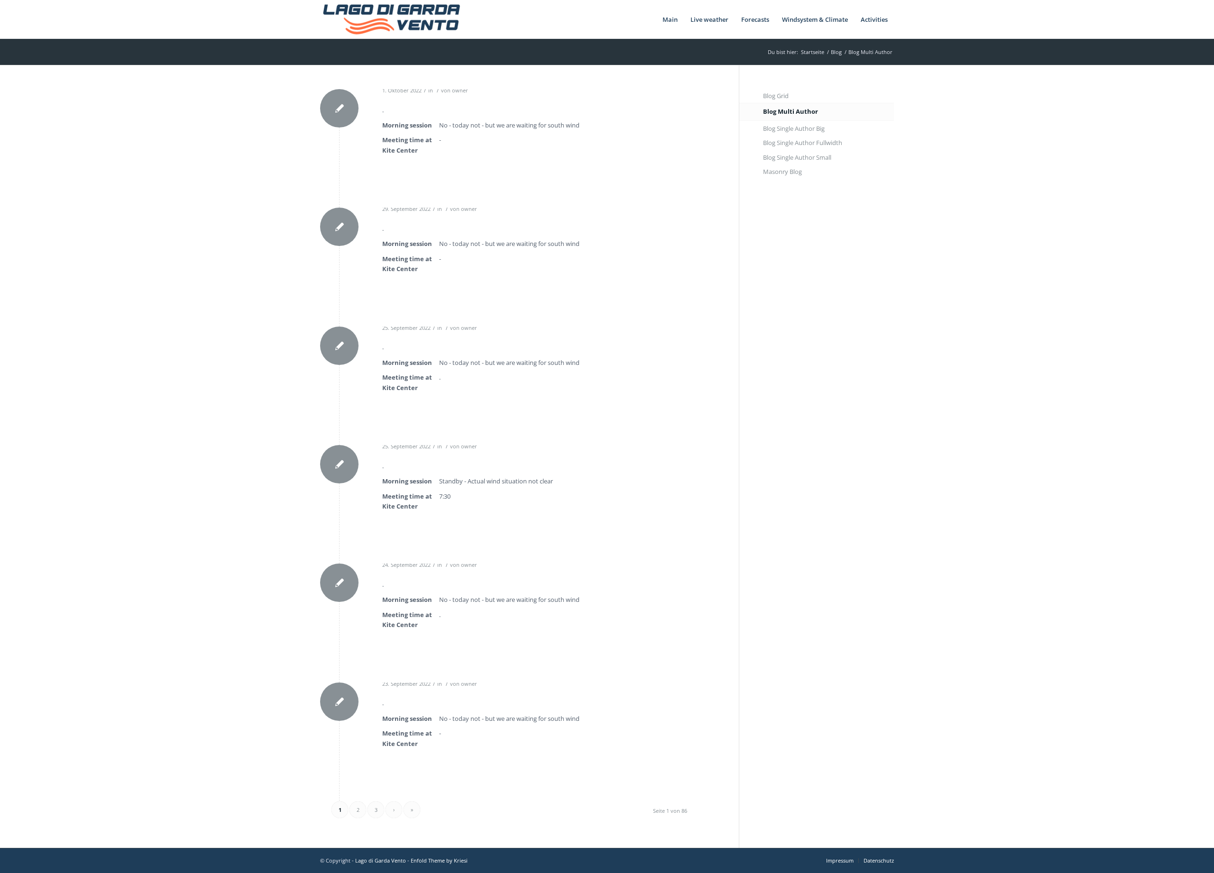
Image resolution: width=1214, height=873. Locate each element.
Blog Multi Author (790, 111)
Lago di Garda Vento (380, 860)
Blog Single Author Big (794, 128)
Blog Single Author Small (797, 157)
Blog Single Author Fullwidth (802, 142)
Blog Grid (776, 95)
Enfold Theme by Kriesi (439, 860)
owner (460, 90)
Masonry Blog (782, 171)
